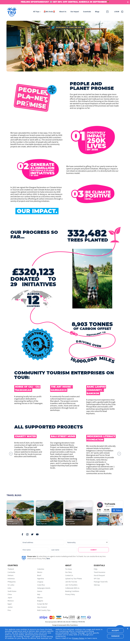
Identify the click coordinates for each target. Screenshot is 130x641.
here (48, 558)
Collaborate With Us (72, 588)
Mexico (39, 572)
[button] (11, 454)
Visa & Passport (99, 575)
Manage (115, 636)
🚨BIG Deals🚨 (49, 11)
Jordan (10, 607)
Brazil (39, 575)
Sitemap (97, 585)
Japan (10, 598)
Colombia (40, 569)
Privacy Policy (70, 594)
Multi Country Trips (43, 610)
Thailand (11, 569)
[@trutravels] (99, 505)
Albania (40, 598)
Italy (38, 594)
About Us (62, 11)
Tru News (68, 569)
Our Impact (74, 11)
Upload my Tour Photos (73, 579)
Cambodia (11, 572)
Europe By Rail (42, 604)
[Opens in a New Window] (22, 534)
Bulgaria (40, 601)
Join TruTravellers (71, 585)
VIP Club (97, 579)
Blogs (97, 11)
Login (116, 11)
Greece (39, 591)
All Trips (36, 11)
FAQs (95, 569)
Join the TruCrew (71, 582)
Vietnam (10, 575)
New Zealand (42, 607)
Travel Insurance (99, 572)
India (9, 588)
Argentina (40, 579)
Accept (115, 630)
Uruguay (40, 582)
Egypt (10, 604)
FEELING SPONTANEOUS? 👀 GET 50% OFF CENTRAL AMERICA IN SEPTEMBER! (64, 2)
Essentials (87, 11)
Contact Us (69, 575)
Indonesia (11, 579)
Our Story (68, 572)
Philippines (12, 582)
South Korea (12, 591)
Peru (9, 610)
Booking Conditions (72, 591)
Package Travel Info (101, 582)
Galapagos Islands (43, 588)
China (10, 594)
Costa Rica (41, 585)
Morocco (11, 601)
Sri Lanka (11, 585)
